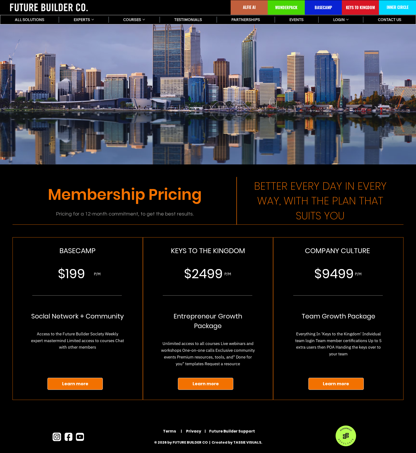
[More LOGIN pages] (347, 19)
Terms (169, 431)
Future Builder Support (232, 431)
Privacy (193, 431)
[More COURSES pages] (144, 19)
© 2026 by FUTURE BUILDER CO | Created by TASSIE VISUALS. (208, 442)
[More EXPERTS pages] (92, 19)
